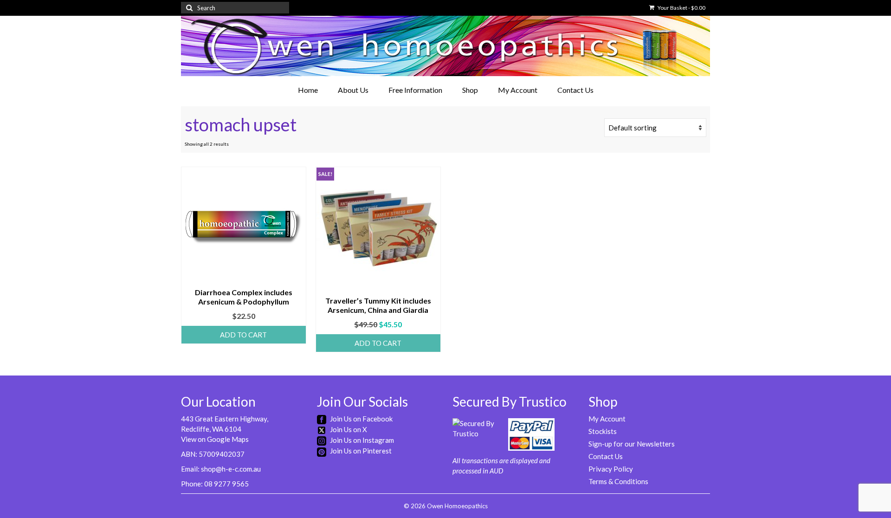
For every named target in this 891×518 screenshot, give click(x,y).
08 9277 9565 (226, 483)
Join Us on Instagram (361, 440)
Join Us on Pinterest (360, 451)
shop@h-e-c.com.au (231, 469)
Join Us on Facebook (361, 418)
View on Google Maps (215, 439)
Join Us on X (348, 429)
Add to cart (243, 334)
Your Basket (681, 7)
